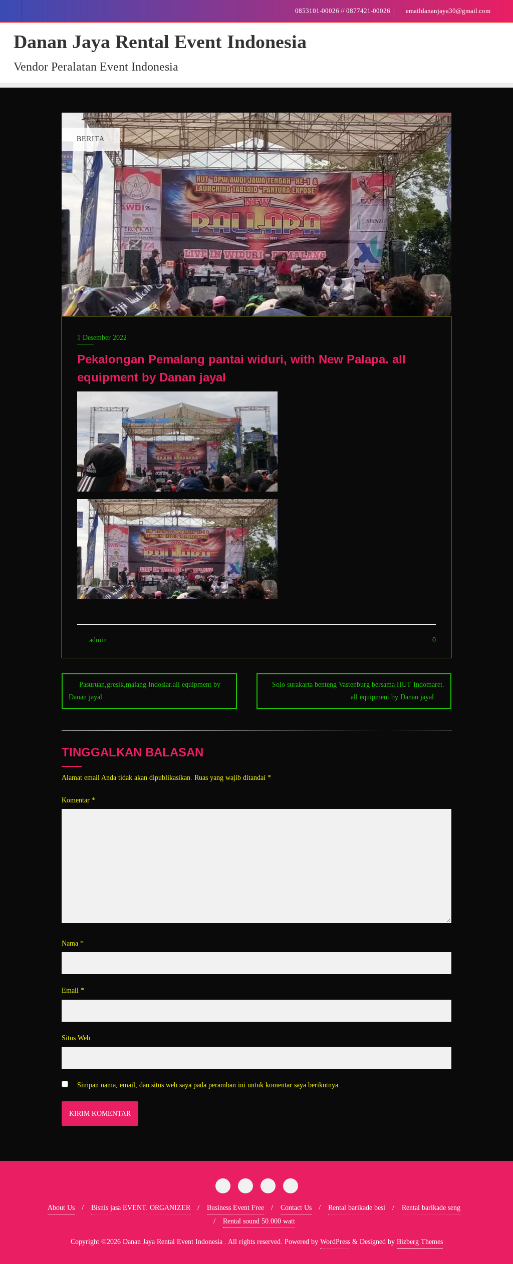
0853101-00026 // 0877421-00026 (343, 11)
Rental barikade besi (356, 1207)
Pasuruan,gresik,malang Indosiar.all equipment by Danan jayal (144, 691)
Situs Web (76, 1038)
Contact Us (296, 1207)
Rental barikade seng (431, 1207)
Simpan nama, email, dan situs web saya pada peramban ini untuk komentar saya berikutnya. (208, 1085)
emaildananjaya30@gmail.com (447, 11)
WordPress (335, 1241)
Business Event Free (235, 1207)
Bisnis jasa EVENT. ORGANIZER (140, 1207)
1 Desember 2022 (102, 337)
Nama (73, 943)
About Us (61, 1207)
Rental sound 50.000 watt (259, 1221)
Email (73, 990)
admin (97, 640)
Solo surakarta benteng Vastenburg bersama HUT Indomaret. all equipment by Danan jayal (358, 691)
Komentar (78, 800)
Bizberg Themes (420, 1241)
